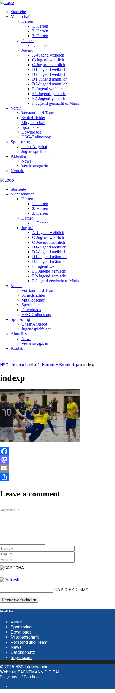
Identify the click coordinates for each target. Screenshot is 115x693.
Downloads (21, 632)
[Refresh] (9, 579)
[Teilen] (57, 477)
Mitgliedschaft (25, 637)
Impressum (21, 657)
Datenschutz (23, 652)
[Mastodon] (57, 459)
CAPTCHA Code (69, 589)
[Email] (57, 468)
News (16, 647)
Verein (16, 621)
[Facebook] (57, 451)
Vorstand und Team (29, 642)
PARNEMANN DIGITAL (39, 672)
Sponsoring (21, 627)
